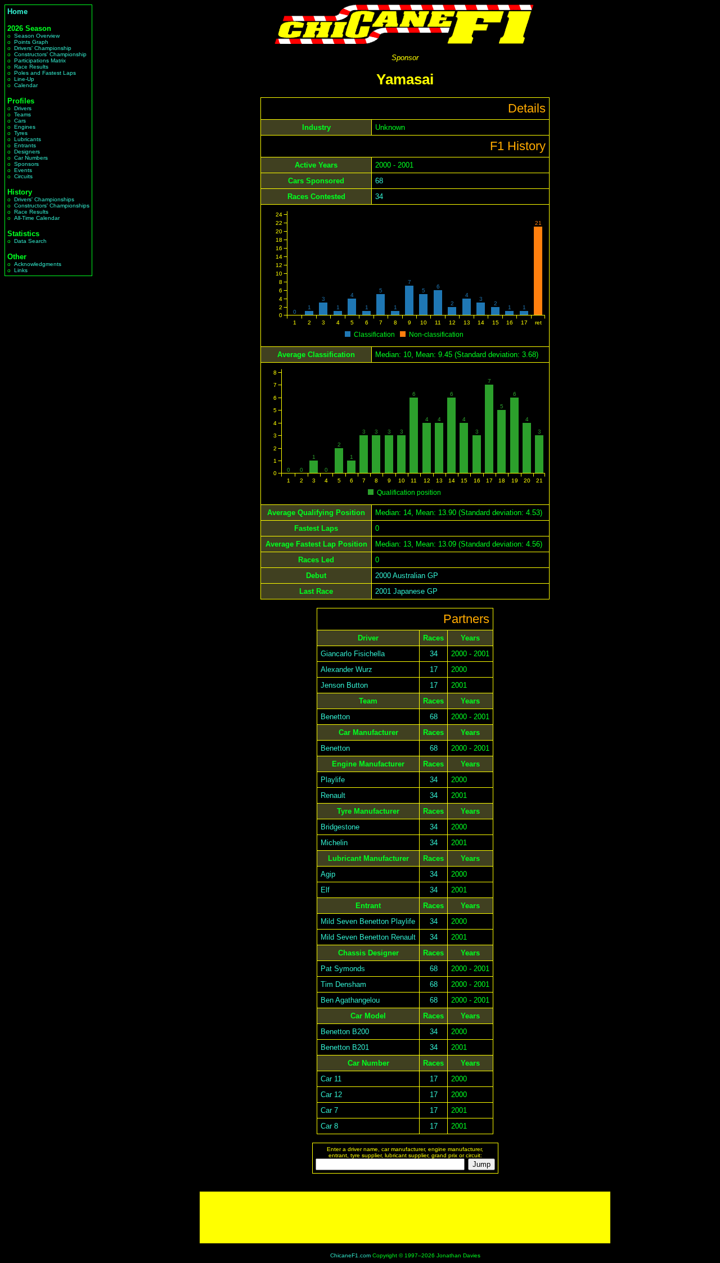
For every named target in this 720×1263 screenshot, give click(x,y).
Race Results (31, 67)
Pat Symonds (343, 968)
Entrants (25, 145)
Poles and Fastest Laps (45, 73)
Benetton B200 (345, 1031)
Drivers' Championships (44, 199)
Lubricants (27, 139)
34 (379, 196)
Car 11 (331, 1079)
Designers (27, 151)
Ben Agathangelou (350, 1000)
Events (23, 170)
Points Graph (31, 42)
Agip (328, 874)
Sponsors (26, 164)
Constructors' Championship (50, 54)
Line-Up (24, 79)
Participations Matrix (40, 60)
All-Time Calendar (37, 218)
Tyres (21, 133)
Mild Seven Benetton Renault (368, 937)
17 (434, 669)
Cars (20, 121)
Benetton (335, 716)
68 (379, 181)
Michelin (334, 842)
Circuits (23, 176)
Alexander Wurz (346, 669)
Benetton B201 (345, 1047)
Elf (325, 890)
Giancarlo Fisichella (353, 653)
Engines (24, 127)
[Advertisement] (405, 1217)
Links (21, 270)
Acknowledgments (37, 264)
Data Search (30, 241)
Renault (333, 795)
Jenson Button (344, 685)
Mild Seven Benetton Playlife (368, 921)
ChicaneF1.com (350, 1255)
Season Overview (37, 36)
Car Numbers (31, 158)
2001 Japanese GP (406, 591)
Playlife (333, 779)
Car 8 (329, 1126)
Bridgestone (340, 827)
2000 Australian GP (406, 575)
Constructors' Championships (51, 205)
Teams (22, 114)
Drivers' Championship (42, 48)
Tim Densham (343, 984)
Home (17, 11)
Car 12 (331, 1094)
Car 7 (329, 1110)
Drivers (23, 108)
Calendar (26, 85)
